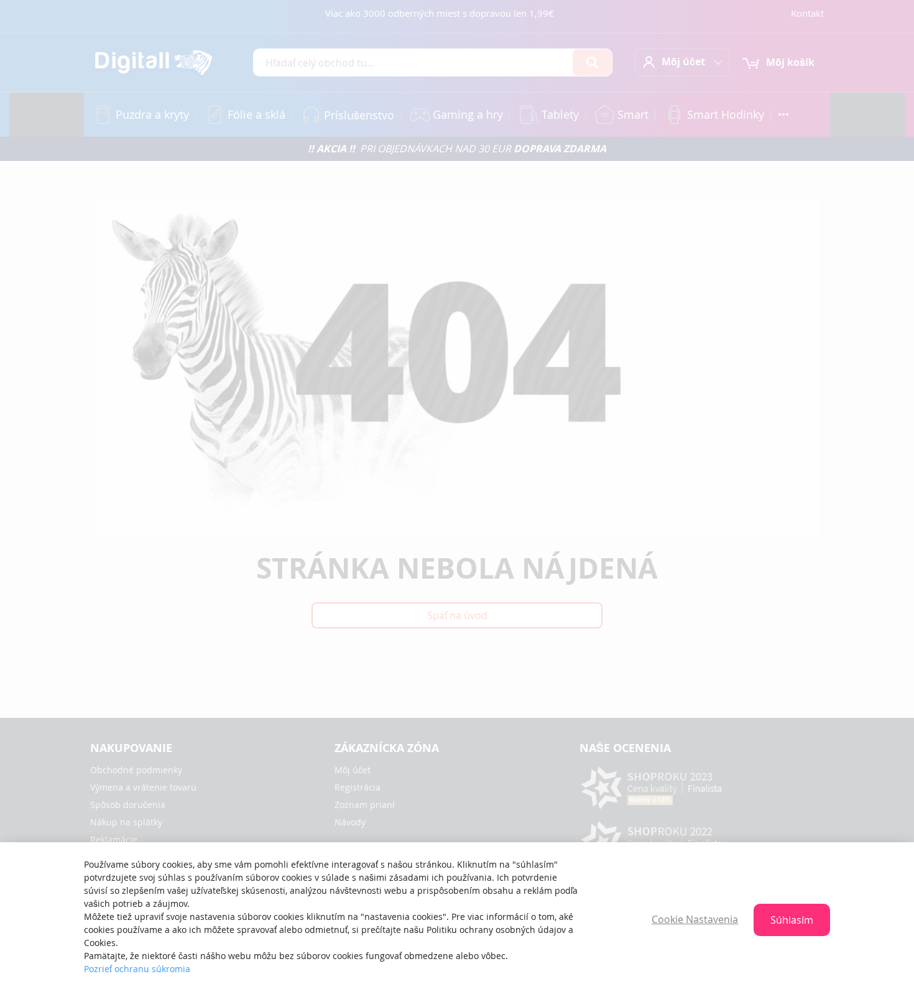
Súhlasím (791, 920)
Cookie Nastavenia (695, 919)
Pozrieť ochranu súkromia (137, 969)
